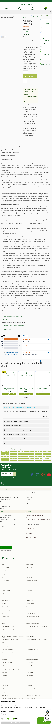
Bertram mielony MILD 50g (43, 388)
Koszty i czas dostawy (6, 515)
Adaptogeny (4, 682)
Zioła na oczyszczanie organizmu (32, 616)
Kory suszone (29, 567)
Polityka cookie (4, 711)
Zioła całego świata (30, 583)
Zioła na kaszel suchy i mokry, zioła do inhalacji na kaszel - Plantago (13, 699)
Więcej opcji (5, 714)
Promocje (3, 521)
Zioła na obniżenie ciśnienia (7, 655)
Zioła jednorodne (29, 564)
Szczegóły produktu (6, 329)
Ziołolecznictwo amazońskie (7, 593)
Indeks (24, 29)
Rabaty (2, 526)
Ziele (27, 570)
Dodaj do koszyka (31, 76)
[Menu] (50, 710)
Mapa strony (4, 495)
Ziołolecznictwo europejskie (7, 597)
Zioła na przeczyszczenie (6, 619)
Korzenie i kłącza (5, 567)
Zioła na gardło (29, 665)
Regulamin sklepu (5, 499)
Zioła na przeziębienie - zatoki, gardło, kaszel (10, 629)
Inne (27, 610)
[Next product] (50, 12)
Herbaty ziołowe (29, 597)
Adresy (28, 499)
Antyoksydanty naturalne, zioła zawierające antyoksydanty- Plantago (13, 637)
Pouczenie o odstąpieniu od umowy (9, 501)
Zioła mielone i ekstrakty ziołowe (8, 583)
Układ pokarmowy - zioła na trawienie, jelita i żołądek (36, 639)
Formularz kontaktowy (6, 506)
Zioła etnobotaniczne (6, 600)
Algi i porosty (29, 577)
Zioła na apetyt (5, 665)
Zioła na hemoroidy (30, 669)
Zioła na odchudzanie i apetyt (7, 662)
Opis (2, 143)
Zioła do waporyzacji (6, 610)
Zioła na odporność (30, 636)
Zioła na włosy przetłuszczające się (33, 688)
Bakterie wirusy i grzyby (6, 633)
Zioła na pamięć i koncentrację (32, 659)
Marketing (17, 718)
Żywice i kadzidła (5, 606)
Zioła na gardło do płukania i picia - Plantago (10, 669)
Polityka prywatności (11, 711)
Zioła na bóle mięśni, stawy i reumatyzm (10, 639)
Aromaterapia (4, 603)
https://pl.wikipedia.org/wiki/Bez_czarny (14, 316)
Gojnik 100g (46, 54)
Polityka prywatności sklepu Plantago (10, 497)
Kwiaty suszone (5, 574)
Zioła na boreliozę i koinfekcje (32, 613)
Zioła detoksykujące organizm (32, 619)
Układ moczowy (29, 662)
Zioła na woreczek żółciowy (7, 649)
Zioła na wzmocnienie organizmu (32, 623)
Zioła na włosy (29, 685)
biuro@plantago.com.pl (33, 524)
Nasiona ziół (28, 574)
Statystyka (11, 718)
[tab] (26, 143)
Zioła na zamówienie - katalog (8, 519)
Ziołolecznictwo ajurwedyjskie (32, 593)
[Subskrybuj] (14, 474)
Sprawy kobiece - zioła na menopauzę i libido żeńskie (36, 626)
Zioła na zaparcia (5, 642)
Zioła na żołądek (5, 695)
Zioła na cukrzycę (5, 616)
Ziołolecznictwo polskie (31, 587)
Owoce (3, 577)
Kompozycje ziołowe (30, 600)
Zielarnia (3, 613)
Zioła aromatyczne (30, 603)
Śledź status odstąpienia (6, 550)
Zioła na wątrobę (5, 685)
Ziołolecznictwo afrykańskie (7, 587)
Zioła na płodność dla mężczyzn (32, 649)
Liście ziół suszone (5, 570)
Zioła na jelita (4, 672)
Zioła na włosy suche (6, 688)
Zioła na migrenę (29, 672)
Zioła (3, 564)
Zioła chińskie (29, 590)
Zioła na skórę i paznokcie (31, 655)
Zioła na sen (28, 682)
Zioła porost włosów (6, 692)
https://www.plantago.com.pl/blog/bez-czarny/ (14, 325)
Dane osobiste (30, 501)
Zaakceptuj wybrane (15, 722)
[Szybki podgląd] (10, 386)
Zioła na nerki (4, 675)
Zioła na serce (29, 652)
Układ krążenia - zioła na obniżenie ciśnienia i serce (12, 652)
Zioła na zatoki (29, 692)
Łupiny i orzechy (5, 580)
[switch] (47, 720)
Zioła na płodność (29, 678)
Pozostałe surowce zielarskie (31, 580)
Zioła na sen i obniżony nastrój (8, 626)
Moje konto (29, 497)
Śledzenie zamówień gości (33, 504)
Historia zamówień (31, 495)
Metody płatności (5, 517)
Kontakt (3, 508)
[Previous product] (49, 12)
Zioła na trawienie (29, 646)
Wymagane (5, 718)
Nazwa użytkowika (31, 493)
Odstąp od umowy (5, 547)
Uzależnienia (4, 659)
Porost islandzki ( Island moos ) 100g (47, 40)
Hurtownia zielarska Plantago (8, 524)
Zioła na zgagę (5, 646)
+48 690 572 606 (32, 522)
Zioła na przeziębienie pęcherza (8, 678)
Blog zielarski (4, 504)
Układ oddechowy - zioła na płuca (33, 695)
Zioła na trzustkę (29, 642)
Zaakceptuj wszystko (44, 720)
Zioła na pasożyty (29, 629)
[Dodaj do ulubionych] (25, 81)
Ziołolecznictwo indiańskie (7, 590)
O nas (2, 493)
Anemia (3, 623)
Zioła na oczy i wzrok (30, 633)
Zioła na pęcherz (29, 675)
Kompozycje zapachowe (31, 606)
